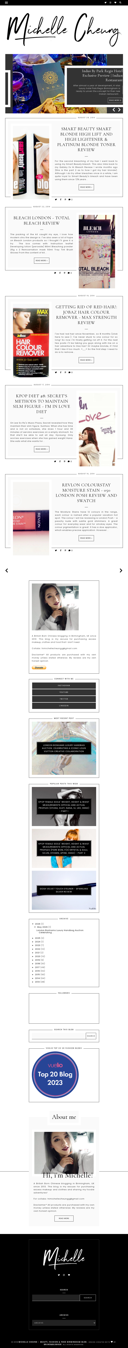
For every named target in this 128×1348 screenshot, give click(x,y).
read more (64, 1218)
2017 (37, 967)
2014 (38, 978)
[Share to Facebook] (61, 199)
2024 (38, 941)
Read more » (86, 187)
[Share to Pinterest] (65, 199)
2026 (38, 924)
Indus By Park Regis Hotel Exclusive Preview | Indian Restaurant (95, 75)
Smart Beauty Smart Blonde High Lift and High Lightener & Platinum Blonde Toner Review (86, 139)
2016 (38, 971)
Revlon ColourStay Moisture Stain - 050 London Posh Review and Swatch (86, 492)
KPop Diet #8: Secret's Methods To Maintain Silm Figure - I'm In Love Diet (41, 403)
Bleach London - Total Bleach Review (41, 220)
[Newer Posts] (7, 570)
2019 (38, 960)
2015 (38, 974)
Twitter (64, 699)
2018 (38, 963)
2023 (38, 945)
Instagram (64, 685)
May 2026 (42, 927)
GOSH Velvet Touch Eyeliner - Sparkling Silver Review (64, 890)
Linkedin (64, 706)
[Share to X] (56, 199)
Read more (107, 100)
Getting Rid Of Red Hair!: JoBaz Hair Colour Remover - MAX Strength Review (86, 314)
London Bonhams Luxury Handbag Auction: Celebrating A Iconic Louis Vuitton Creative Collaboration (64, 748)
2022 (38, 949)
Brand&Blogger (53, 1344)
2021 (37, 952)
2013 (37, 982)
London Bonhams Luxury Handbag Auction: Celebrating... (60, 931)
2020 (38, 956)
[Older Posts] (120, 570)
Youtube (64, 692)
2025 (38, 938)
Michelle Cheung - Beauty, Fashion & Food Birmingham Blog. (53, 1342)
